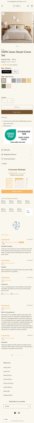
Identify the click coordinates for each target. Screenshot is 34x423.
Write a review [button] (17, 191)
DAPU (15, 420)
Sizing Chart (7, 367)
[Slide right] (21, 46)
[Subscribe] (28, 406)
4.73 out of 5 (21, 173)
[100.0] (16, 224)
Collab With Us (7, 387)
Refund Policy (7, 375)
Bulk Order (6, 391)
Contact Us (6, 371)
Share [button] (5, 163)
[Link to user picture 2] (15, 297)
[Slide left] (13, 46)
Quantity (3, 97)
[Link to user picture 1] (5, 297)
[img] (5, 239)
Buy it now (17, 112)
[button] (2, 6)
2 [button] (14, 355)
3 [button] (17, 355)
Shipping (3, 61)
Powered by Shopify (19, 420)
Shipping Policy (8, 395)
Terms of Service (8, 383)
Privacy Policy (7, 379)
